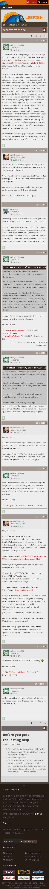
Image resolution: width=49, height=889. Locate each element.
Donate (9, 860)
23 (19, 50)
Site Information (34, 853)
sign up (38, 813)
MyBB (12, 883)
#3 (46, 205)
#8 (46, 517)
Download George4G (24, 590)
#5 (46, 353)
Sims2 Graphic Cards (18, 25)
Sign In (33, 2)
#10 (45, 684)
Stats (5, 823)
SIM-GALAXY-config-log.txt (15, 330)
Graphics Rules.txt (12, 336)
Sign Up (44, 2)
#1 (46, 41)
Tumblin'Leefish (34, 856)
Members (9, 853)
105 (20, 214)
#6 (46, 423)
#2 (46, 150)
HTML (41, 883)
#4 (46, 253)
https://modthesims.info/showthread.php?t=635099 (23, 63)
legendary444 (41, 345)
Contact (9, 856)
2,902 (22, 160)
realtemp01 (17, 829)
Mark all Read (33, 860)
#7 (46, 469)
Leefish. (36, 883)
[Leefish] (24, 17)
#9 (46, 647)
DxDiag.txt (9, 505)
